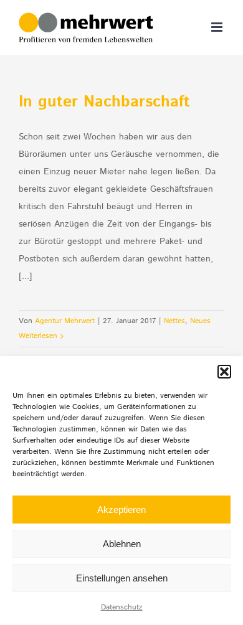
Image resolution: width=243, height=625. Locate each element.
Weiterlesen (38, 336)
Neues (200, 321)
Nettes (174, 321)
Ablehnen (122, 543)
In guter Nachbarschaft (104, 102)
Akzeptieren (121, 509)
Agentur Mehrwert (65, 321)
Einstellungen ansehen (122, 578)
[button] (224, 371)
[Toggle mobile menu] (217, 27)
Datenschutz (122, 607)
